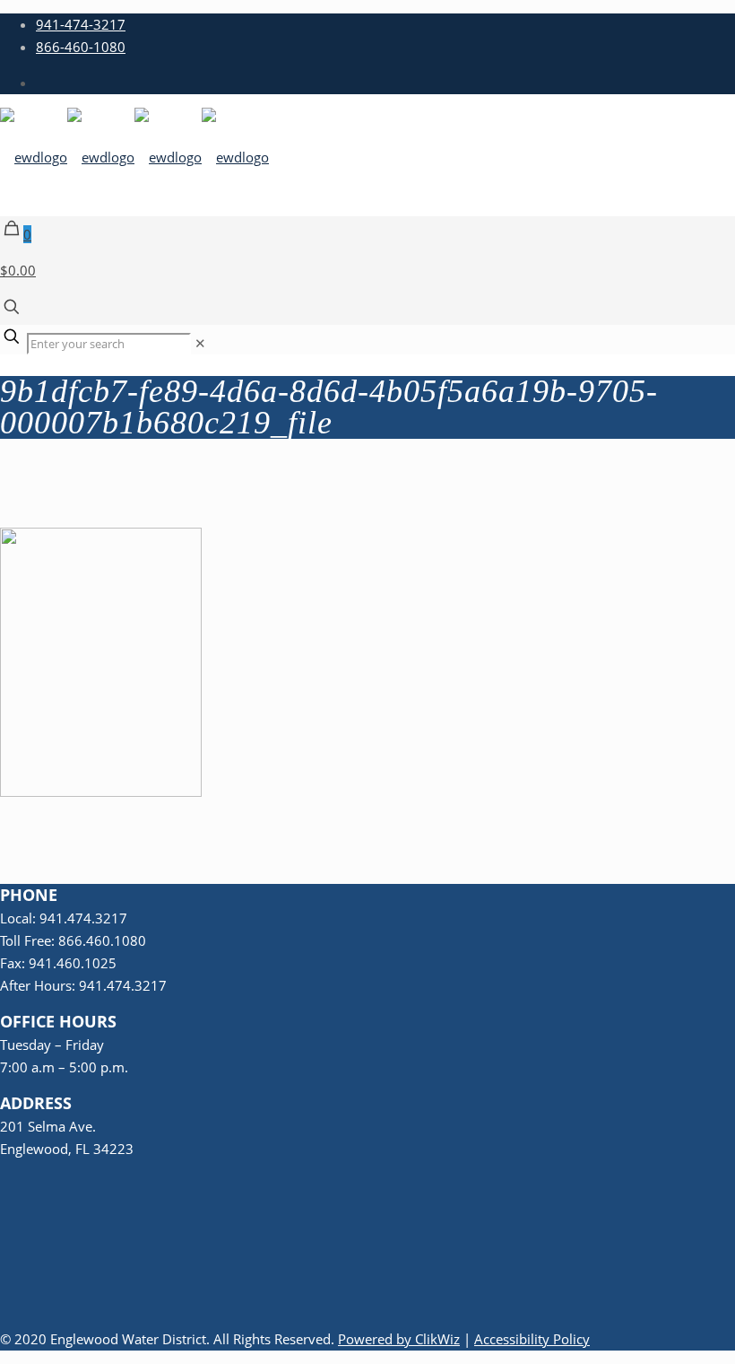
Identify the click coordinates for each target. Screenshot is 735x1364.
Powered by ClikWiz (399, 1339)
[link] (200, 343)
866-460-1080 (80, 47)
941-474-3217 (80, 24)
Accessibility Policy (532, 1339)
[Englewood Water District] (134, 157)
